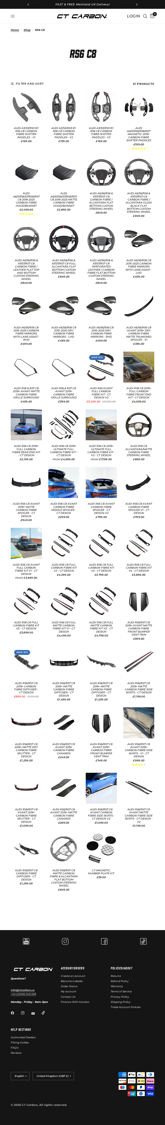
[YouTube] (36, 1013)
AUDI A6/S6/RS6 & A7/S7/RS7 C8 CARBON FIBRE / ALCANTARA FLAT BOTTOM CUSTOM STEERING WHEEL (101, 201)
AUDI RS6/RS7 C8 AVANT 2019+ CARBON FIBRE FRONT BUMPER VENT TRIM (101, 750)
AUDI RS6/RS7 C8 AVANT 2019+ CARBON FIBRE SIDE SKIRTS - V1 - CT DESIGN (139, 750)
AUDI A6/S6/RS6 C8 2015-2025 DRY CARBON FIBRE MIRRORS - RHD (101, 332)
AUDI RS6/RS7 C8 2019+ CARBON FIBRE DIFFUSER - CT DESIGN (26, 688)
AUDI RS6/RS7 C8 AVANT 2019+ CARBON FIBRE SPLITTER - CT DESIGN (26, 815)
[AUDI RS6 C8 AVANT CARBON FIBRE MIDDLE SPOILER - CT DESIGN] (63, 482)
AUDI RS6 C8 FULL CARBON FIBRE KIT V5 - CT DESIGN (26, 625)
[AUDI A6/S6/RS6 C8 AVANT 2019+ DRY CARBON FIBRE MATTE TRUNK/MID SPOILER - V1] (138, 306)
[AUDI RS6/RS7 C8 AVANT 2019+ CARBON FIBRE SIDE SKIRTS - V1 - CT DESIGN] (138, 722)
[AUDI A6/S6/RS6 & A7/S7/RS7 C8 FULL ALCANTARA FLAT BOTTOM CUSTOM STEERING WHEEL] (63, 239)
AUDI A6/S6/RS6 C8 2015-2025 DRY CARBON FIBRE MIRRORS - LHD (63, 332)
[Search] (145, 16)
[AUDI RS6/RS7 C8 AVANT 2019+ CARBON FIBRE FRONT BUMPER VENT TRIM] (101, 722)
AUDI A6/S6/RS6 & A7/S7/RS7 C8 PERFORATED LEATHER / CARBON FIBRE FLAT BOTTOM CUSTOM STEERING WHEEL (101, 269)
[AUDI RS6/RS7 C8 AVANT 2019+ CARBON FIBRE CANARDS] (63, 722)
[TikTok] (46, 1012)
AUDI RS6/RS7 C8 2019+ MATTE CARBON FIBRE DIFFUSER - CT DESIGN (63, 689)
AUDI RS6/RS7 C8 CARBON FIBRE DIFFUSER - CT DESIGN (26, 875)
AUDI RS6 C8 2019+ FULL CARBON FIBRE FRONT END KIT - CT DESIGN (138, 393)
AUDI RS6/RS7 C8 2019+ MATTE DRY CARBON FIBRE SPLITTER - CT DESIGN (26, 750)
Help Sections (21, 1029)
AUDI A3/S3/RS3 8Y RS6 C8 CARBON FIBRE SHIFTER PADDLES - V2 (63, 133)
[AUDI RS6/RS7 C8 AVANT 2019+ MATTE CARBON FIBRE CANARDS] (63, 788)
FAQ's (14, 1047)
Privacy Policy (120, 996)
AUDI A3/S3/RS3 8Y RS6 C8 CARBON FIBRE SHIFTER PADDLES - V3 (101, 133)
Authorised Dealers (23, 1037)
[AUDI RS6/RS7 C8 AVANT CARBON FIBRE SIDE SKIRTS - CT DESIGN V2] (101, 788)
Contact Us (68, 996)
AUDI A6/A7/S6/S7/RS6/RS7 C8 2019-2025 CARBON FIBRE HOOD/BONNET (26, 199)
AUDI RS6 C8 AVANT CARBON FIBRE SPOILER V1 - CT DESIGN (138, 508)
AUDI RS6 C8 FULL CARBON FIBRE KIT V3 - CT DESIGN (101, 567)
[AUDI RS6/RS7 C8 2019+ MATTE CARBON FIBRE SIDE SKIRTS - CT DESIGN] (138, 662)
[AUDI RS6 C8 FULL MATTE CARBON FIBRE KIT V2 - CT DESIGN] (101, 601)
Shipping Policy (121, 1002)
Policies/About (121, 968)
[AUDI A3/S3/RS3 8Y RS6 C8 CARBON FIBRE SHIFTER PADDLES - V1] (26, 106)
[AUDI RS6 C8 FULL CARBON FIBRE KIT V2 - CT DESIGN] (63, 543)
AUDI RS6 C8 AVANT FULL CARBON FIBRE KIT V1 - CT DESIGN (26, 569)
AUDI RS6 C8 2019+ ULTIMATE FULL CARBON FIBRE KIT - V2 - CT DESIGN (101, 451)
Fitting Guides (20, 1042)
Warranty (117, 986)
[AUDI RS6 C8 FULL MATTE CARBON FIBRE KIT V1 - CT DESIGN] (63, 601)
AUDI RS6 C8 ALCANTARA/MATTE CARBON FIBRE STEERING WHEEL (138, 451)
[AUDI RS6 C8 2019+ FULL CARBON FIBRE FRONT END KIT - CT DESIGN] (138, 367)
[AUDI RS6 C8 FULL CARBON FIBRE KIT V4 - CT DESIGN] (138, 543)
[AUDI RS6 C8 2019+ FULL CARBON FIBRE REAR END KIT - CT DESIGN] (26, 424)
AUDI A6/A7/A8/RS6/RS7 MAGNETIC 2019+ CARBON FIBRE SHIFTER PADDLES (138, 134)
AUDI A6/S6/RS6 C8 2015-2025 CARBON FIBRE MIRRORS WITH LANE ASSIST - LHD (138, 266)
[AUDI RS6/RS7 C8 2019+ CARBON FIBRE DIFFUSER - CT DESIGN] (26, 662)
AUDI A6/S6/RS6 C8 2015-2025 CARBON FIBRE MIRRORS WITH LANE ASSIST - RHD (26, 334)
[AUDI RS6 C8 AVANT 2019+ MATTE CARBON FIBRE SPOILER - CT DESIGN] (26, 482)
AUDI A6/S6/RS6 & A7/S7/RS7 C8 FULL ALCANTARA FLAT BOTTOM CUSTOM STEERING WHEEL (64, 266)
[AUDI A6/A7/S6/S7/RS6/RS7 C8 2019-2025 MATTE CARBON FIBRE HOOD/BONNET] (63, 172)
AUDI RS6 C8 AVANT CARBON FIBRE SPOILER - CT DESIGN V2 (101, 508)
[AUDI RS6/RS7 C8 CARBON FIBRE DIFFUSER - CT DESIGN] (26, 849)
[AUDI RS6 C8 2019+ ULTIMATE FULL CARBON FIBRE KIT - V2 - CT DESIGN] (101, 424)
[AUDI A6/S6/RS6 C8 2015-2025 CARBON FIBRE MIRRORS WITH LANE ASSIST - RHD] (26, 306)
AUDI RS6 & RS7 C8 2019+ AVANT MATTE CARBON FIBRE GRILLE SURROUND (26, 393)
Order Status (69, 986)
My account (68, 991)
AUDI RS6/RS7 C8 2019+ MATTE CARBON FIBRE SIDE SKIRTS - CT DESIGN (139, 688)
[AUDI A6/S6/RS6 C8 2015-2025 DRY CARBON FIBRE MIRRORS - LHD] (63, 306)
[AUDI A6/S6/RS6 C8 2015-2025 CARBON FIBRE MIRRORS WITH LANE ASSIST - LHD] (138, 239)
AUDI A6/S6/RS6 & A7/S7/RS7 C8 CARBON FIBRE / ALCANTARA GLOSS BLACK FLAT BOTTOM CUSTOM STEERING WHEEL (139, 202)
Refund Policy (120, 981)
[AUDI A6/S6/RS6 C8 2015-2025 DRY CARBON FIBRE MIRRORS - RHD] (101, 306)
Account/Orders (72, 968)
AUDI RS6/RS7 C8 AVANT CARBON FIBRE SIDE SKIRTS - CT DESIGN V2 (101, 814)
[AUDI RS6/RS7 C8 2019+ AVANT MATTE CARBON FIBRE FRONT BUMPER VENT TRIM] (138, 601)
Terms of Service (121, 991)
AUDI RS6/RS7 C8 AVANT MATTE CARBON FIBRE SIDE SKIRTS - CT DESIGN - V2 (139, 815)
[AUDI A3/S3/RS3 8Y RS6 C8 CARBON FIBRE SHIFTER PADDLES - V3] (101, 106)
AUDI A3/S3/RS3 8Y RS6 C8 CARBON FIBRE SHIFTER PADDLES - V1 (26, 133)
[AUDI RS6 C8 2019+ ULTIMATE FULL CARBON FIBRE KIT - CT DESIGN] (63, 424)
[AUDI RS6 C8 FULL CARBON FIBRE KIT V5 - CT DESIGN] (26, 601)
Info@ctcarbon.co (23, 990)
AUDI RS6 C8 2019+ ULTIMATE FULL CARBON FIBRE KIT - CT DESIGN (64, 451)
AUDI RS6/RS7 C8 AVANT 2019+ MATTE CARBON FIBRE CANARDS (63, 814)
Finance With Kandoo (75, 1002)
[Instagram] (26, 1013)
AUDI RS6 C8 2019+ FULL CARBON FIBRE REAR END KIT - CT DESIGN (26, 451)
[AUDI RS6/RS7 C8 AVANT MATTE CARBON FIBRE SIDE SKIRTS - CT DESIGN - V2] (138, 788)
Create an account (73, 976)
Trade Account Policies (126, 1007)
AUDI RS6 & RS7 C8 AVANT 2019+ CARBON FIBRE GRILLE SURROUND (64, 393)
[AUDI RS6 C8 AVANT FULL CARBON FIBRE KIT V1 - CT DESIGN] (26, 543)
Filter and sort (30, 83)
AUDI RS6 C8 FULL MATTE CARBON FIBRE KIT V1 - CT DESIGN (64, 627)
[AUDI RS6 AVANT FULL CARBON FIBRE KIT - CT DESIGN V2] (101, 367)
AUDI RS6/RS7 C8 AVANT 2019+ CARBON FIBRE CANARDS (63, 749)
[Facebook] (15, 1013)
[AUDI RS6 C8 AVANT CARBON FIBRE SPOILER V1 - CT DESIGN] (138, 482)
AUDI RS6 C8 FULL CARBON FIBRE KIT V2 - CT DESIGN (64, 567)
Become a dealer (72, 981)
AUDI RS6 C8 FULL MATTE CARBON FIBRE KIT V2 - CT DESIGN (101, 627)
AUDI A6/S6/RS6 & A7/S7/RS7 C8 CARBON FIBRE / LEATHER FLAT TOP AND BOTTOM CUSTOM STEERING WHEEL (26, 269)
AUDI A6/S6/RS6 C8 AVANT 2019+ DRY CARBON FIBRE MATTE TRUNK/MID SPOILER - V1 (138, 334)
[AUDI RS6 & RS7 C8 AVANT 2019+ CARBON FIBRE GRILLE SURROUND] (63, 367)
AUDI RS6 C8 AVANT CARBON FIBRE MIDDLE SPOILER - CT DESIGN (63, 508)
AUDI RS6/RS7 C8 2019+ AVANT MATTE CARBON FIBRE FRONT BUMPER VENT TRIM (138, 628)
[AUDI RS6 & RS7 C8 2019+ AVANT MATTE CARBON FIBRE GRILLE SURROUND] (26, 367)
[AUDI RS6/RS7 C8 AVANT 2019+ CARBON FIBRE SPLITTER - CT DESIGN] (26, 788)
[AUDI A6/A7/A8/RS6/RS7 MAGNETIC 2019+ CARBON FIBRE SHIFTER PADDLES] (138, 106)
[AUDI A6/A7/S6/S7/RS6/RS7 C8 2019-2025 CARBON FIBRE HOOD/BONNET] (26, 172)
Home (15, 30)
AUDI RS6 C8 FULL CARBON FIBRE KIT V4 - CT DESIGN (139, 567)
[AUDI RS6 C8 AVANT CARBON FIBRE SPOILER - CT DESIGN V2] (101, 482)
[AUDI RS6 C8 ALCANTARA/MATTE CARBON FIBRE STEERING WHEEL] (138, 424)
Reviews (16, 1052)
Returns (116, 976)
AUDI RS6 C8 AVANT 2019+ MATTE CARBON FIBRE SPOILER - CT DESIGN (26, 510)
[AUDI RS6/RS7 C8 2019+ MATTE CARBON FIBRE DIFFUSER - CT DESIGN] (63, 662)
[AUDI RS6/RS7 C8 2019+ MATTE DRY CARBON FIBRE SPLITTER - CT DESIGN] (26, 722)
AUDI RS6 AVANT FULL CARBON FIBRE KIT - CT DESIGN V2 (101, 393)
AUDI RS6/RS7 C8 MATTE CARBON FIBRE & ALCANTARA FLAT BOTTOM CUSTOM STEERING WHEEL (64, 878)
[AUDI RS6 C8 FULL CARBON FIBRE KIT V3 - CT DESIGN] (101, 543)
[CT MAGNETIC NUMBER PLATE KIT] (101, 849)
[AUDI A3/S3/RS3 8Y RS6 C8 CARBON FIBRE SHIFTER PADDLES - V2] (63, 106)
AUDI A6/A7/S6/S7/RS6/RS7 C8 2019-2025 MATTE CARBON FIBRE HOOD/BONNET (63, 199)
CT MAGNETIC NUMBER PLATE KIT (101, 872)
